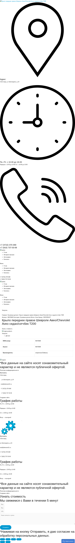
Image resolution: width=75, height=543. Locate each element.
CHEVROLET (47, 317)
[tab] (39, 336)
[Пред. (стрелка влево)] (2, 542)
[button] (37, 263)
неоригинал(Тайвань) (41, 352)
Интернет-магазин (9, 254)
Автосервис (7, 257)
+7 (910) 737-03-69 (8, 248)
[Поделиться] (8, 539)
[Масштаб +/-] (18, 539)
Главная (4, 315)
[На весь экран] (13, 539)
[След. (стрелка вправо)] (8, 542)
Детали (8, 336)
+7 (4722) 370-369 (8, 245)
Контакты (6, 259)
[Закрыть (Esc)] (2, 539)
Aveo (36, 317)
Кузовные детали (13, 315)
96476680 (38, 341)
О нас (5, 252)
